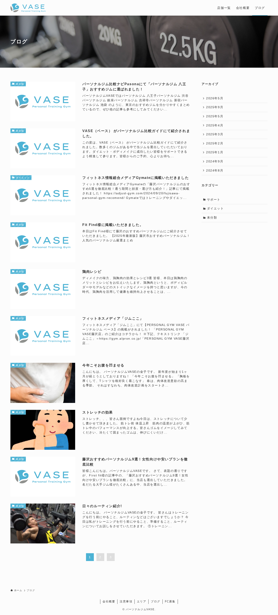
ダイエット (215, 208)
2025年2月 (214, 143)
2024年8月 (214, 170)
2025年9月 (214, 107)
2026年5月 (214, 98)
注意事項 (126, 601)
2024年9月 (214, 161)
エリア (141, 601)
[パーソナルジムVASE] (28, 7)
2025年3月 (214, 134)
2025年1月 (214, 152)
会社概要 (109, 601)
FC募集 (170, 601)
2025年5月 (214, 116)
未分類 (212, 217)
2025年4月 (214, 125)
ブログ (155, 601)
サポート (213, 199)
